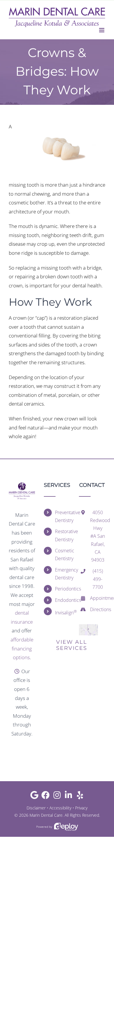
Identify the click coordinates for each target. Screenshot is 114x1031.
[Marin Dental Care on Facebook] (46, 796)
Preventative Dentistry (62, 516)
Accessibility (60, 808)
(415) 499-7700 (97, 579)
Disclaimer (36, 808)
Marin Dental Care (46, 815)
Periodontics (62, 589)
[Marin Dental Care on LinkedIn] (68, 796)
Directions (97, 609)
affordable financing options (22, 648)
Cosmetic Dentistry (62, 554)
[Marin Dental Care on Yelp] (80, 796)
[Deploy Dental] (66, 827)
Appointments (97, 598)
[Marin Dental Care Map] (88, 626)
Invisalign (62, 612)
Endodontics (62, 600)
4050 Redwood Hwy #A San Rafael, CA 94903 (97, 536)
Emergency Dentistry (62, 574)
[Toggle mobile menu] (102, 30)
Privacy (81, 808)
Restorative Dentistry (62, 535)
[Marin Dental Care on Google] (34, 796)
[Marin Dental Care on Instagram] (57, 796)
